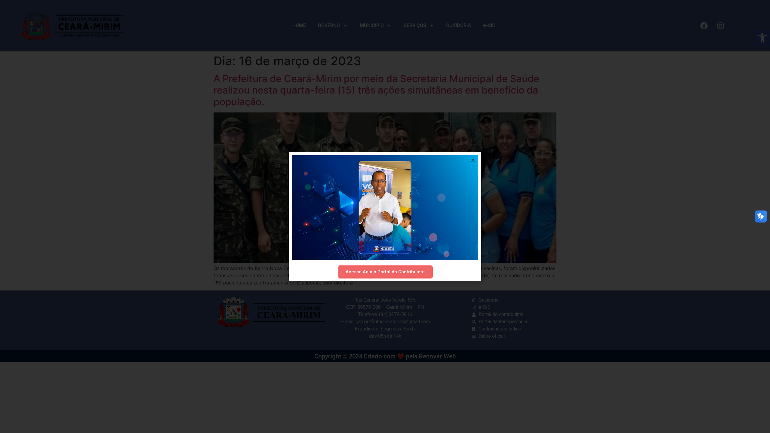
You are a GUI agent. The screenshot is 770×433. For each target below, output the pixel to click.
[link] (385, 272)
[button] (473, 160)
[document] (385, 216)
